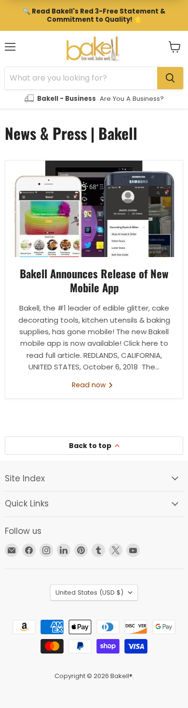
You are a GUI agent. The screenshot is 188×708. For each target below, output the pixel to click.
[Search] (170, 78)
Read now (90, 385)
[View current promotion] (94, 15)
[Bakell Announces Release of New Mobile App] (94, 209)
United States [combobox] (89, 592)
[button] (175, 46)
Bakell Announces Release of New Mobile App (94, 280)
